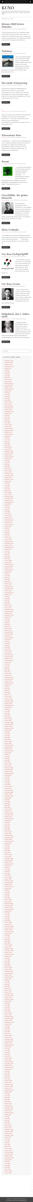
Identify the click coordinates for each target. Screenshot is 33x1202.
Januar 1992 (8, 1105)
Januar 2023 (8, 404)
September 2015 (9, 570)
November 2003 (9, 837)
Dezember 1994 (9, 1039)
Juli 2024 (7, 370)
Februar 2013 (8, 628)
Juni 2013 (7, 620)
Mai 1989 (7, 1165)
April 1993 (7, 1076)
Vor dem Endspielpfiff (15, 254)
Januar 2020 (8, 472)
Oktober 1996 (8, 997)
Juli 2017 (7, 528)
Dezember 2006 (9, 767)
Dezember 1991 (9, 1107)
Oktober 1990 (8, 1133)
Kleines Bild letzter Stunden (13, 25)
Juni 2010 (7, 688)
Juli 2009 (7, 709)
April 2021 (7, 443)
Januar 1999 (8, 946)
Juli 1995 (7, 1026)
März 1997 (7, 988)
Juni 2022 (7, 417)
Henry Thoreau (6, 232)
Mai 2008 (7, 735)
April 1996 (7, 1009)
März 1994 (7, 1056)
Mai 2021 (7, 441)
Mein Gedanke (10, 229)
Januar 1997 (8, 992)
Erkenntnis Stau (11, 135)
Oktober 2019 (8, 477)
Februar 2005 (8, 809)
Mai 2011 (7, 668)
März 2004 (7, 830)
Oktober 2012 (8, 635)
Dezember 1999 (9, 926)
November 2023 (9, 385)
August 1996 (8, 1001)
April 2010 (7, 692)
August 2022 (8, 413)
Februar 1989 (8, 1171)
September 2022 (9, 411)
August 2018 (8, 504)
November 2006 (9, 769)
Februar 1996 (8, 1012)
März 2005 (7, 807)
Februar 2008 (8, 741)
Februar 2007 (8, 764)
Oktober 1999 (8, 929)
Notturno (7, 51)
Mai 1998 (7, 962)
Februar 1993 (8, 1080)
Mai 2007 (7, 758)
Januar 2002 (8, 879)
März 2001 (7, 897)
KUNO (8, 7)
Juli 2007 (7, 754)
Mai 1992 (7, 1097)
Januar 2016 (8, 562)
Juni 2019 (7, 485)
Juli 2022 (7, 415)
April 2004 (7, 828)
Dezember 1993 (9, 1061)
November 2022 (9, 407)
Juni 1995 (7, 1027)
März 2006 (7, 784)
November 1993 (9, 1063)
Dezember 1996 (9, 994)
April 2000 (7, 918)
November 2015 (9, 566)
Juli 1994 (7, 1048)
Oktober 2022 (8, 409)
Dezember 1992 (9, 1084)
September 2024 (9, 366)
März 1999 (7, 943)
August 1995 (8, 1024)
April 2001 (7, 896)
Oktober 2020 (8, 455)
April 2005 (7, 805)
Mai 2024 (7, 374)
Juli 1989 (7, 1161)
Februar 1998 (8, 967)
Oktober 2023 (8, 387)
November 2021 (9, 430)
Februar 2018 (8, 515)
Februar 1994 (8, 1058)
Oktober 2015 (8, 568)
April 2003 (7, 850)
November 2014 (9, 588)
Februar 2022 (8, 424)
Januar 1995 (8, 1037)
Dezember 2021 (9, 428)
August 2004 (8, 820)
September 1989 (9, 1158)
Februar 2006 (8, 786)
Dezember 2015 (9, 564)
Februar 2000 (8, 922)
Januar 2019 (8, 494)
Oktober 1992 (8, 1088)
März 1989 (7, 1169)
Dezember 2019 (9, 473)
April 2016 (7, 556)
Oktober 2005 (8, 794)
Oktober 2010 (8, 681)
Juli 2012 (7, 641)
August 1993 (8, 1069)
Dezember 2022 (9, 406)
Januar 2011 (8, 675)
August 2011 (8, 662)
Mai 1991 (7, 1120)
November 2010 (9, 679)
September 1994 (9, 1044)
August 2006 (8, 775)
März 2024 (7, 377)
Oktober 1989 (8, 1156)
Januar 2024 (8, 381)
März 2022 (7, 423)
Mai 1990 (7, 1142)
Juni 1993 (7, 1073)
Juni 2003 (7, 847)
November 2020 (9, 453)
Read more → (6, 44)
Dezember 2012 (9, 632)
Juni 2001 (7, 892)
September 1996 (9, 999)
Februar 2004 (8, 831)
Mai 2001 (7, 894)
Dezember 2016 (9, 541)
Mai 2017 (7, 532)
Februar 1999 (8, 945)
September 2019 (9, 479)
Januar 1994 (8, 1060)
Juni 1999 (7, 937)
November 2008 (9, 724)
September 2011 (9, 660)
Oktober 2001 (8, 884)
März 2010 (7, 694)
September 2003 (9, 841)
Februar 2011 (8, 673)
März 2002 (7, 875)
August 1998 (8, 956)
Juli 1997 (7, 980)
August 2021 (8, 436)
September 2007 (9, 750)
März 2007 (7, 762)
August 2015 (8, 571)
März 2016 (7, 558)
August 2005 (8, 798)
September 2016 (9, 547)
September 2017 (9, 524)
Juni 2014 (7, 598)
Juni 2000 (7, 914)
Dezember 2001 (9, 880)
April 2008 (7, 737)
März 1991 (7, 1124)
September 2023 (9, 389)
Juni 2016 (7, 553)
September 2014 (9, 592)
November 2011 (9, 656)
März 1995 (7, 1033)
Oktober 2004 (8, 816)
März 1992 (7, 1101)
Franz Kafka (5, 286)
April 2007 (7, 760)
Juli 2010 (7, 686)
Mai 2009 (7, 713)
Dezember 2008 (9, 722)
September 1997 (9, 977)
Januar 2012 (8, 652)
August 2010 (8, 684)
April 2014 (7, 602)
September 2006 (9, 773)
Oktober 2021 (8, 432)
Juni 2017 (7, 530)
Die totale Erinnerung (14, 83)
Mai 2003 (7, 848)
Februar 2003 (8, 854)
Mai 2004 (7, 826)
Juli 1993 (7, 1071)
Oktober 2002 (8, 862)
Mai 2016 (7, 554)
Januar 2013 (8, 630)
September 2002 (9, 864)
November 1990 (9, 1131)
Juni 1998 (7, 960)
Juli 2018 (7, 505)
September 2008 (9, 728)
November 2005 (9, 792)
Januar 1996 (8, 1014)
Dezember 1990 (9, 1129)
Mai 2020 (7, 464)
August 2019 (8, 481)
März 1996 (7, 1011)
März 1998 (7, 965)
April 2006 (7, 783)
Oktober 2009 (8, 703)
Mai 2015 (7, 577)
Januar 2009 (8, 720)
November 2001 (9, 882)
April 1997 (7, 986)
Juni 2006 (7, 779)
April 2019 (7, 488)
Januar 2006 (8, 788)
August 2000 (8, 911)
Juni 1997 (7, 982)
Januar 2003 (8, 856)
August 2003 (8, 843)
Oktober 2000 (8, 907)
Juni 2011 (7, 666)
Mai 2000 (7, 916)
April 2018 (7, 511)
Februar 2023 (8, 402)
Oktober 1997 (8, 975)
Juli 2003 (7, 845)
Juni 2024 (7, 372)
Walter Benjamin (6, 200)
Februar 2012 (8, 651)
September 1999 (9, 931)
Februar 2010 (8, 696)
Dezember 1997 (9, 971)
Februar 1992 (8, 1103)
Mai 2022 (7, 419)
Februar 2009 (8, 718)
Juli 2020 (7, 460)
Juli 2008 (7, 732)
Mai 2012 (7, 645)
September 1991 (9, 1112)
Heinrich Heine (6, 318)
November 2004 (9, 815)
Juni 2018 (7, 507)
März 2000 (7, 920)
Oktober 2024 (8, 364)
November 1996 (9, 995)
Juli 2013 (7, 619)
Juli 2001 (7, 890)
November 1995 (9, 1018)
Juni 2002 (7, 869)
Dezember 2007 (9, 745)
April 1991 (7, 1122)
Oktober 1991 (8, 1110)
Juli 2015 (7, 573)
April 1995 (7, 1031)
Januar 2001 (8, 901)
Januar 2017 (8, 539)
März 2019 (7, 490)
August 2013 (8, 617)
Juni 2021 (7, 439)
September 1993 (9, 1067)
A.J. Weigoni (5, 53)
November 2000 (9, 905)
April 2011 (7, 669)
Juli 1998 (7, 958)
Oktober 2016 (8, 545)
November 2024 (9, 362)
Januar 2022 (8, 426)
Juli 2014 (7, 596)
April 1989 (7, 1167)
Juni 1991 (7, 1118)
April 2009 (7, 715)
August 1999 (8, 933)
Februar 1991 (8, 1125)
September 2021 (9, 434)
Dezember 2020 (9, 451)
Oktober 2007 (8, 749)
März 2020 (7, 468)
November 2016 (9, 543)
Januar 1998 (8, 969)
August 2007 (8, 752)
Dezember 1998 (9, 948)
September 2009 (9, 705)
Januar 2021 (8, 449)
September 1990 (9, 1135)
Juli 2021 (7, 438)
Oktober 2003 (8, 839)
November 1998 (9, 950)
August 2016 (8, 549)
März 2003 (7, 852)
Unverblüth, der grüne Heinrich (15, 196)
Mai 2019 (7, 487)
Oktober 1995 (8, 1020)
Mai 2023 (7, 396)
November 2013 (9, 611)
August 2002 (8, 865)
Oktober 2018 (8, 500)
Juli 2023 (7, 392)
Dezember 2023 (9, 383)
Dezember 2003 (9, 835)
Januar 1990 (8, 1150)
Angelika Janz (6, 29)
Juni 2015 (7, 575)
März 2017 (7, 536)
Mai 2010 (7, 690)
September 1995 (9, 1022)
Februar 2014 (8, 605)
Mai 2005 (7, 803)
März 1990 (7, 1146)
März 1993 (7, 1078)
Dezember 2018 (9, 496)
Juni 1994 (7, 1050)
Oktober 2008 (8, 726)
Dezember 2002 (9, 858)
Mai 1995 (7, 1029)
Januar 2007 (8, 766)
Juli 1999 (7, 935)
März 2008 (7, 739)
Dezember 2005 (9, 790)
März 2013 (7, 626)
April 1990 (7, 1144)
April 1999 (7, 941)
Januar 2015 (8, 585)
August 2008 (8, 730)
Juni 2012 (7, 643)
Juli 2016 (7, 551)
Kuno (4, 85)
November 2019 (9, 475)
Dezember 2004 (9, 813)
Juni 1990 (7, 1141)
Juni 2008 (7, 733)
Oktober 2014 (8, 590)
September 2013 (9, 615)
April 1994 (7, 1054)
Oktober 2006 (8, 771)
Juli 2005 (7, 799)
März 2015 (7, 581)
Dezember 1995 (9, 1016)
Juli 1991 (7, 1116)
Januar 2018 (8, 517)
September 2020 (9, 456)
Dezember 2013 (9, 609)
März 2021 (7, 445)
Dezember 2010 (9, 677)
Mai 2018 (7, 509)
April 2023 (7, 398)
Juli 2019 (7, 483)
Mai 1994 (7, 1052)
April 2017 (7, 534)
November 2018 (9, 498)
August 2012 (8, 639)
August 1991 (8, 1114)
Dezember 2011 (9, 654)
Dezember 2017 (9, 519)
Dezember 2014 (9, 587)
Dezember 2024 (9, 360)
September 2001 (9, 886)
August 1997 (8, 979)
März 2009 (7, 717)
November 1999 (9, 928)
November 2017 (9, 521)
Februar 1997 (8, 990)
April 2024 (7, 375)
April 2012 (7, 647)
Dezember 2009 (9, 700)
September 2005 (9, 796)
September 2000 (9, 909)
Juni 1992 (7, 1095)
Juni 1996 (7, 1005)
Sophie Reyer (5, 111)
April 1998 (7, 963)
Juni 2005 (7, 801)
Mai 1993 (7, 1075)
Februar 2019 (8, 492)
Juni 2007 (7, 756)
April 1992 (7, 1099)
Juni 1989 (7, 1163)
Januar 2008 (8, 743)
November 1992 (9, 1086)
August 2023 (8, 391)
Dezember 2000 (9, 903)
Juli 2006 (7, 777)
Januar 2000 (8, 924)
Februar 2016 (8, 560)
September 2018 (9, 502)
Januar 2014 (8, 607)
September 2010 (9, 683)
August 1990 (8, 1137)
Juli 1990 (7, 1139)
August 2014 (8, 594)
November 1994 (9, 1041)
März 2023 (7, 400)
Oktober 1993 (8, 1065)
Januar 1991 (8, 1127)
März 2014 (7, 603)
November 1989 (9, 1154)
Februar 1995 (8, 1035)
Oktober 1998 (8, 952)
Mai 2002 (7, 871)
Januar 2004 (8, 833)
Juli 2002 (7, 867)
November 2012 (9, 634)
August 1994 (8, 1046)
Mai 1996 (7, 1007)
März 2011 (7, 671)
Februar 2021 (8, 447)
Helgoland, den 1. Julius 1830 (15, 315)
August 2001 (8, 888)
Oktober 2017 (8, 522)
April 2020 (7, 466)
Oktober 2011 (8, 658)
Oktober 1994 (8, 1043)
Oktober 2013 (8, 613)
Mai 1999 (7, 939)
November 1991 (9, 1109)
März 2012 (7, 649)
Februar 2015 (8, 583)
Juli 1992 (7, 1093)
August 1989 (8, 1159)
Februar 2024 (8, 379)
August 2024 (8, 368)
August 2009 (8, 707)
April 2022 (7, 421)
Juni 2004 (7, 824)
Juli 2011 (7, 664)
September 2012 (9, 637)
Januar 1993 (8, 1082)
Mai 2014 (7, 600)
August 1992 (8, 1092)
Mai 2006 (7, 781)
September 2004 (9, 818)
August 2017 (8, 526)
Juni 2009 (7, 711)
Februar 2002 (8, 877)
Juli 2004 (7, 822)
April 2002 (7, 873)
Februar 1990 (8, 1148)
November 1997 (9, 973)
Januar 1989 (8, 1173)
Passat (5, 161)
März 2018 (7, 513)
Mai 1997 (7, 984)
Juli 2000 (7, 913)
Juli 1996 (7, 1003)
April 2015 (7, 579)
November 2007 (9, 747)
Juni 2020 (7, 462)
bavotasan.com (23, 1200)
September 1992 (9, 1090)
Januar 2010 (8, 698)
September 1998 (9, 954)
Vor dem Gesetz (11, 284)
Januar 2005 (8, 811)
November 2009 (9, 701)
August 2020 (8, 458)
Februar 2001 (8, 899)
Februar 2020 (8, 470)
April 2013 (7, 624)
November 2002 (9, 860)
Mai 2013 (7, 622)
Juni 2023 (7, 394)
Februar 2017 (8, 537)
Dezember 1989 (9, 1152)
